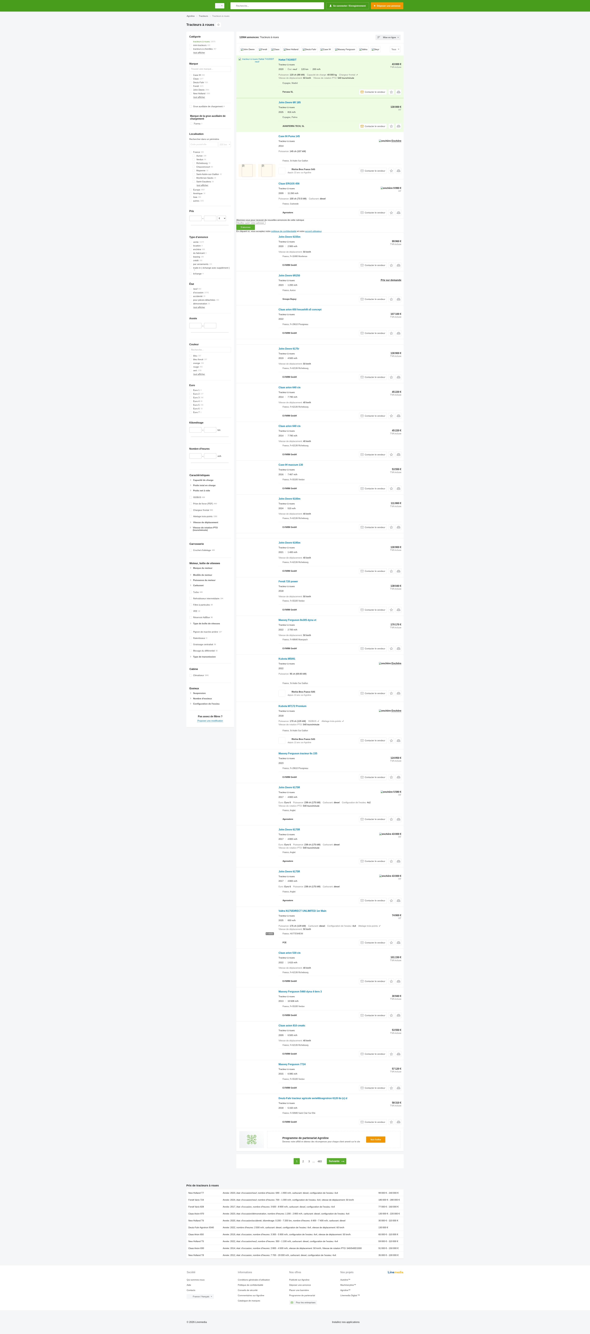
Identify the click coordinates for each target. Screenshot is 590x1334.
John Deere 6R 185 (290, 102)
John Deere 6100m (289, 498)
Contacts (191, 1290)
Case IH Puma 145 (289, 136)
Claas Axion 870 (196, 1213)
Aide (189, 1285)
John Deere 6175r (289, 348)
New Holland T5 (196, 1241)
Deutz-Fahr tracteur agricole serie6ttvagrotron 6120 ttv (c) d (313, 1098)
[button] (391, 92)
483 (320, 1161)
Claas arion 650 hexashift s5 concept (300, 309)
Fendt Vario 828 (196, 1206)
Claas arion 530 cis (290, 953)
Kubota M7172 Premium (292, 706)
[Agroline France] (199, 6)
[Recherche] (233, 6)
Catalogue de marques (249, 1300)
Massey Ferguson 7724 (292, 1064)
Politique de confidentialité (250, 1285)
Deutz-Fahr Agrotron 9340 (201, 1227)
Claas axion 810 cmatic (292, 1025)
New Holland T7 (196, 1193)
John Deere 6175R (289, 787)
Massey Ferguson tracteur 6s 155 (298, 753)
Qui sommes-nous (196, 1280)
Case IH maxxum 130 (291, 464)
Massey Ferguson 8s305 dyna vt (297, 620)
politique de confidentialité (283, 231)
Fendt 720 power (288, 581)
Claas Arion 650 (196, 1234)
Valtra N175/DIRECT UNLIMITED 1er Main (302, 911)
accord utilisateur (313, 231)
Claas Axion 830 (196, 1248)
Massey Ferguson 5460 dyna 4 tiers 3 (300, 991)
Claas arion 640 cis (290, 387)
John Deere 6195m (289, 542)
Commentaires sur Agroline (251, 1295)
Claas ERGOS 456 (289, 183)
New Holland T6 (196, 1220)
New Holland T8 (196, 1255)
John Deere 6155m (289, 237)
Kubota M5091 (287, 658)
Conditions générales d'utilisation (254, 1280)
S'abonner (246, 227)
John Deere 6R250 (289, 275)
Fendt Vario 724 (196, 1200)
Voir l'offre (375, 1139)
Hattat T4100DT (288, 59)
